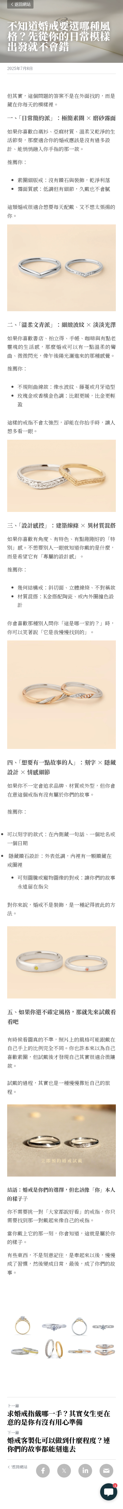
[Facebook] (43, 1471)
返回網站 (23, 4)
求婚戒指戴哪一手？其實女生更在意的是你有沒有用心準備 (58, 1417)
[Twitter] (64, 1471)
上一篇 (13, 1405)
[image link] (61, 1140)
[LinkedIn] (85, 1471)
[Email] (106, 1471)
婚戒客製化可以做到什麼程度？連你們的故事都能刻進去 (58, 1444)
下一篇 (13, 1432)
